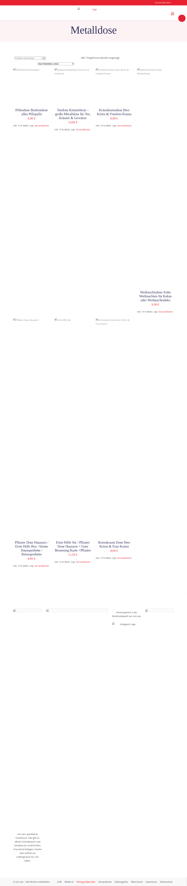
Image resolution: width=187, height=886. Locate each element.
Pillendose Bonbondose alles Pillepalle (31, 112)
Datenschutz (166, 881)
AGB (59, 881)
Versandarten (105, 881)
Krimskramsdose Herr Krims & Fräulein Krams (114, 112)
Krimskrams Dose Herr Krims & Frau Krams (114, 544)
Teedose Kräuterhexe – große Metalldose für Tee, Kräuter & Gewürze (73, 114)
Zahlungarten (121, 881)
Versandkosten (42, 125)
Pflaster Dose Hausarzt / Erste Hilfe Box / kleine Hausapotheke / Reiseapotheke (31, 548)
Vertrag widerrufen (85, 881)
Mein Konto (137, 881)
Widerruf (69, 881)
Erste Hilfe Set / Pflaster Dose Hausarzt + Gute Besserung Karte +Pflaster (73, 546)
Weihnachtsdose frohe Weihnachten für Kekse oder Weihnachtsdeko (155, 296)
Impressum (151, 881)
